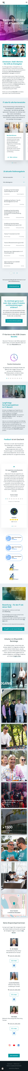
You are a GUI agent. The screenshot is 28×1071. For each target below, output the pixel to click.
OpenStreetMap (23, 916)
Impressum (9, 1063)
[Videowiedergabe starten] (14, 50)
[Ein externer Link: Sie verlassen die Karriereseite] (5, 2)
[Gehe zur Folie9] (21, 378)
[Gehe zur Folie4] (17, 39)
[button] (14, 904)
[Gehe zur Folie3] (15, 39)
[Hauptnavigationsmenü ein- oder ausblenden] (26, 2)
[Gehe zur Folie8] (19, 378)
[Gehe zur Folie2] (13, 39)
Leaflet (17, 916)
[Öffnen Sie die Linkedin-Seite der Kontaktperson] (14, 965)
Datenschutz (16, 1063)
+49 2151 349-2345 (15, 956)
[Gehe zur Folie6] (16, 378)
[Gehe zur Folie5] (14, 378)
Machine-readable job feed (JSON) (14, 1065)
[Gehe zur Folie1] (11, 39)
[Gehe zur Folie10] (22, 499)
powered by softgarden (14, 1068)
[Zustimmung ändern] (2, 1068)
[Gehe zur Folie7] (18, 378)
